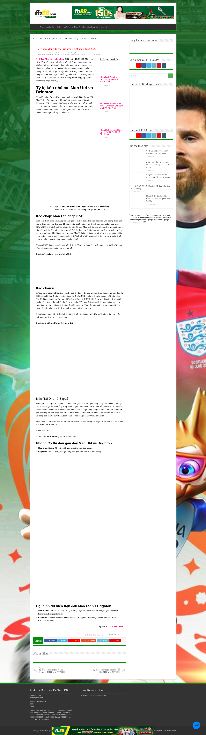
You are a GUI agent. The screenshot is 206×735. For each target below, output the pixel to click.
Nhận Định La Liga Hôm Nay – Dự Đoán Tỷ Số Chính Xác (111, 132)
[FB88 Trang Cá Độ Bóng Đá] (45, 12)
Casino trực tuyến (47, 27)
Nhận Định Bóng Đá (90, 27)
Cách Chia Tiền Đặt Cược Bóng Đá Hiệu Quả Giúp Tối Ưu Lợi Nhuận (158, 164)
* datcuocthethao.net (38, 702)
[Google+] (138, 65)
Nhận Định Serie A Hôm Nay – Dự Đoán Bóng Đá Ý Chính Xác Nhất (111, 105)
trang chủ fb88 (59, 710)
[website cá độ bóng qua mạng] (123, 12)
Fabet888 (172, 730)
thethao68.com (35, 695)
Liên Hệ (104, 27)
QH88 (32, 706)
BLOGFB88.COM (114, 626)
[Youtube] (159, 65)
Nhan (40, 53)
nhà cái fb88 (48, 710)
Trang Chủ (35, 26)
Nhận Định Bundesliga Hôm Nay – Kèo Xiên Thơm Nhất (110, 79)
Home (35, 39)
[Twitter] (148, 65)
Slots (59, 27)
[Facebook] (143, 65)
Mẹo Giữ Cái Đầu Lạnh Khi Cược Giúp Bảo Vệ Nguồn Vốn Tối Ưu (158, 198)
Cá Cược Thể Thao (71, 27)
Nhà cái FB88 (49, 717)
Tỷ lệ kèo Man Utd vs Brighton (50, 59)
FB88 (72, 206)
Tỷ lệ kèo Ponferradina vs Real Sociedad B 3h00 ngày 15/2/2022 (52, 670)
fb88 (31, 704)
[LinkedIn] (153, 65)
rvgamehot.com (86, 695)
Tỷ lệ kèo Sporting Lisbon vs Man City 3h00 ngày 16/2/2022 (106, 670)
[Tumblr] (164, 65)
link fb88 (51, 715)
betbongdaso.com (36, 698)
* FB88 (32, 710)
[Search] (170, 76)
